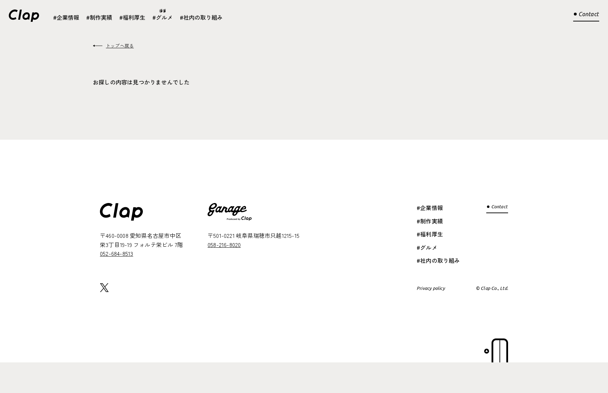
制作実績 (101, 17)
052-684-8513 (116, 253)
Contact (588, 14)
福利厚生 (134, 17)
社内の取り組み (203, 17)
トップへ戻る (120, 45)
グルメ (164, 17)
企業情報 (68, 17)
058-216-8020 (224, 244)
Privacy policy (431, 288)
